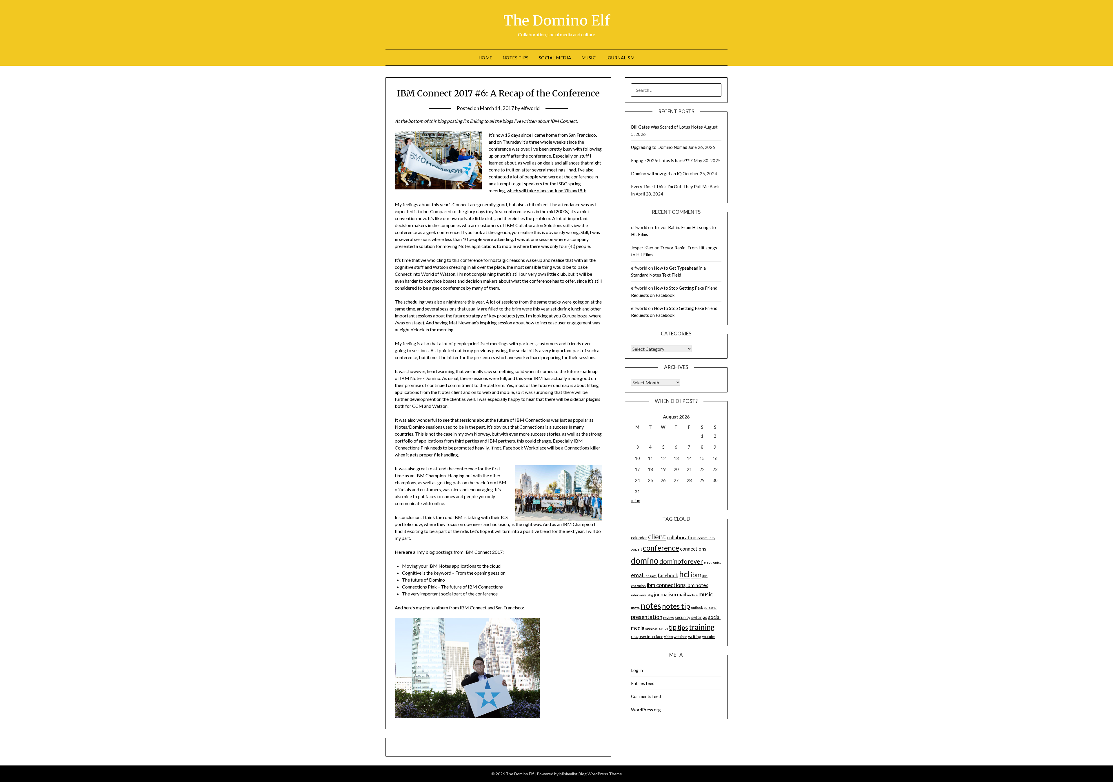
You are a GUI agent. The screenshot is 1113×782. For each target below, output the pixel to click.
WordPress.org (646, 709)
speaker (651, 628)
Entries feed (642, 683)
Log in (637, 670)
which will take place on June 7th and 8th (546, 190)
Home (485, 57)
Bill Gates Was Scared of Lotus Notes (667, 126)
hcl (684, 574)
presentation (646, 616)
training (701, 627)
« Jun (635, 500)
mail (681, 595)
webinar (680, 636)
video (668, 637)
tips (682, 627)
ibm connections (666, 585)
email (638, 575)
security (682, 617)
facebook (668, 575)
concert (636, 549)
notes (651, 605)
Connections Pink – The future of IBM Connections (452, 586)
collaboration (681, 537)
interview (638, 595)
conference (661, 548)
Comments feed (646, 696)
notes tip (676, 606)
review (668, 617)
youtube (708, 637)
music (706, 594)
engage (651, 576)
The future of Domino (423, 579)
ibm (696, 575)
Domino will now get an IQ (656, 173)
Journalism (620, 57)
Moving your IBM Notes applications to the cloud (451, 566)
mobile (692, 595)
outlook (697, 607)
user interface (651, 636)
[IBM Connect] (467, 716)
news (635, 607)
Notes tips (516, 57)
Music (588, 57)
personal (710, 607)
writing (694, 636)
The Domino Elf (556, 20)
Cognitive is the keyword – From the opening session (453, 572)
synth (663, 628)
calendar (639, 537)
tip (672, 627)
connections (693, 549)
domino (645, 560)
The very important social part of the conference (450, 593)
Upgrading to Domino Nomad (659, 147)
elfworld (530, 108)
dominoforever (681, 561)
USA (634, 637)
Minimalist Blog (573, 773)
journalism (665, 595)
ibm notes (697, 585)
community (706, 538)
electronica (712, 562)
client (657, 536)
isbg (650, 595)
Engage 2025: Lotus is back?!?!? (662, 160)
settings (699, 617)
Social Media (555, 57)
